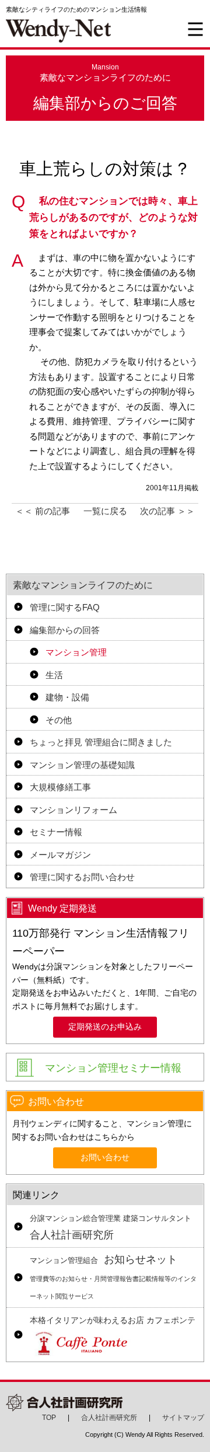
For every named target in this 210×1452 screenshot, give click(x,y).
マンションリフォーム (73, 810)
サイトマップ (183, 1417)
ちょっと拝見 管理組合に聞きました (101, 742)
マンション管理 (76, 652)
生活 (54, 675)
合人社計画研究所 (110, 1227)
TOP (49, 1417)
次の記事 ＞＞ (167, 511)
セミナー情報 (56, 832)
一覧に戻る (105, 511)
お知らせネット (113, 1277)
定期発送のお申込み (105, 1026)
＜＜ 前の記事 (42, 511)
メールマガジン (60, 855)
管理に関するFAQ (65, 607)
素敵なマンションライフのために (83, 585)
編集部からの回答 (65, 630)
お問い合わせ (105, 1157)
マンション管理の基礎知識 (82, 765)
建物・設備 (67, 697)
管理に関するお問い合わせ (82, 877)
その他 (59, 720)
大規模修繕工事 (60, 787)
